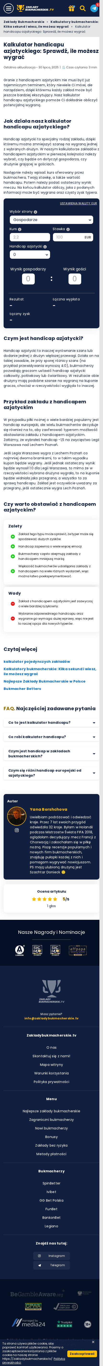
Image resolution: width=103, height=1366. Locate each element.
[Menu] (9, 8)
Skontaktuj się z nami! (51, 1056)
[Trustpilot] (65, 1324)
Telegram (57, 1265)
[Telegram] (94, 8)
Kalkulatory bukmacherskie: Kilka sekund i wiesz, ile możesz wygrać (51, 24)
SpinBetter (52, 1183)
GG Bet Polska (51, 1200)
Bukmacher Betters (22, 688)
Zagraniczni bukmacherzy (51, 1119)
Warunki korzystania (51, 1073)
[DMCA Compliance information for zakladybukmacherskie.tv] (65, 1307)
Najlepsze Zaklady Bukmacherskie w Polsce (45, 681)
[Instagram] (17, 831)
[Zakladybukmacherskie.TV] (36, 8)
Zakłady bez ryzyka (51, 1145)
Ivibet (51, 1191)
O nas (51, 1047)
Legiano (51, 1226)
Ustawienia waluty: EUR (78, 203)
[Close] (93, 1342)
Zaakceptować (82, 1354)
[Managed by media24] (28, 1324)
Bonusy (51, 1136)
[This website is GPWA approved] (33, 1307)
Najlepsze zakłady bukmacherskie (51, 1111)
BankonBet (51, 1217)
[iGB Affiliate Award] (20, 950)
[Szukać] (83, 8)
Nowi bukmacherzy (51, 1128)
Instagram (57, 1256)
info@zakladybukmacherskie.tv (51, 1018)
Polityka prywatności (51, 1081)
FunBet (51, 1209)
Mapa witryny (51, 1064)
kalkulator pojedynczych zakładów (37, 661)
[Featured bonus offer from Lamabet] (71, 8)
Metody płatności (51, 1154)
